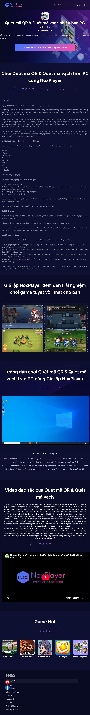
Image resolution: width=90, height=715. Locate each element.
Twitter (9, 702)
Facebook (10, 699)
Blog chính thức (12, 692)
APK (62, 89)
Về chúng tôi (11, 688)
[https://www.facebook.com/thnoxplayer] (7, 687)
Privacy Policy (12, 709)
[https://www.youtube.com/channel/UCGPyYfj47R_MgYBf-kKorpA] (7, 682)
